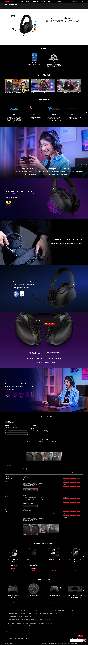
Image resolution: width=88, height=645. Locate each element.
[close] (58, 319)
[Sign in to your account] (80, 1)
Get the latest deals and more (70, 634)
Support (18, 638)
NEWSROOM (27, 638)
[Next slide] (83, 557)
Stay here (38, 323)
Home (22, 638)
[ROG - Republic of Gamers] (9, 1)
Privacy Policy (44, 643)
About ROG (7, 638)
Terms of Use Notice (51, 643)
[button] (80, 636)
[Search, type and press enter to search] (78, 1)
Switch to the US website (49, 323)
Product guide (13, 638)
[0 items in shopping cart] (82, 1)
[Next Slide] (87, 114)
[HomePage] (6, 631)
